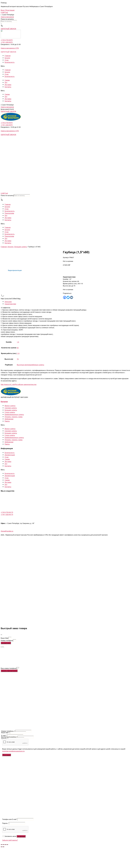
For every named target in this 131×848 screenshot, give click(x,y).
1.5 (18, 342)
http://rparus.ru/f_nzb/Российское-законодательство (18, 384)
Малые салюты (10, 406)
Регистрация (6, 755)
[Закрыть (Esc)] (1, 844)
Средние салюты (11, 408)
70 (18, 359)
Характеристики (10, 304)
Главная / (4, 247)
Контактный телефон (9, 737)
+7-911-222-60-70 (7, 514)
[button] (8, 29)
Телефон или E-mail (9, 819)
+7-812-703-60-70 (7, 512)
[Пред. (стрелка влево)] (1, 846)
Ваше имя (5, 732)
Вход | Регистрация (7, 10)
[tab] (67, 302)
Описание (8, 302)
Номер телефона (7, 640)
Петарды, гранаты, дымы (14, 417)
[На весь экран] (5, 844)
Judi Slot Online (6, 664)
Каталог (7, 58)
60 (18, 348)
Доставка (8, 84)
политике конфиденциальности (13, 751)
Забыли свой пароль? (10, 840)
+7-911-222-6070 (7, 42)
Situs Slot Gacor (6, 659)
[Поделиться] (3, 844)
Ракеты (7, 421)
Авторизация (21, 836)
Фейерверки (9, 419)
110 (18, 353)
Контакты (8, 87)
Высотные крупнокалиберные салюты (30, 365)
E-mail (4, 735)
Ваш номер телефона (8, 668)
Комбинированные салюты (14, 414)
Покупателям (9, 213)
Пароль (4, 738)
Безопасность (9, 62)
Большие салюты (21, 247)
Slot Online (4, 655)
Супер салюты (10, 412)
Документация (10, 455)
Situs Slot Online (18, 659)
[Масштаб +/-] (7, 844)
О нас (7, 60)
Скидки (7, 80)
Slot (2, 653)
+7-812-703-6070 (7, 40)
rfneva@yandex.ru (7, 531)
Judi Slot (4, 662)
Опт (6, 82)
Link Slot (4, 666)
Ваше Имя (4, 638)
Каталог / (11, 247)
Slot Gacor (4, 657)
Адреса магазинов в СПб (10, 48)
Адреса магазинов (7, 17)
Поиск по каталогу (7, 19)
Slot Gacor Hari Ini (14, 657)
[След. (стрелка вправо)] (3, 846)
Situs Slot (4, 650)
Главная (8, 55)
